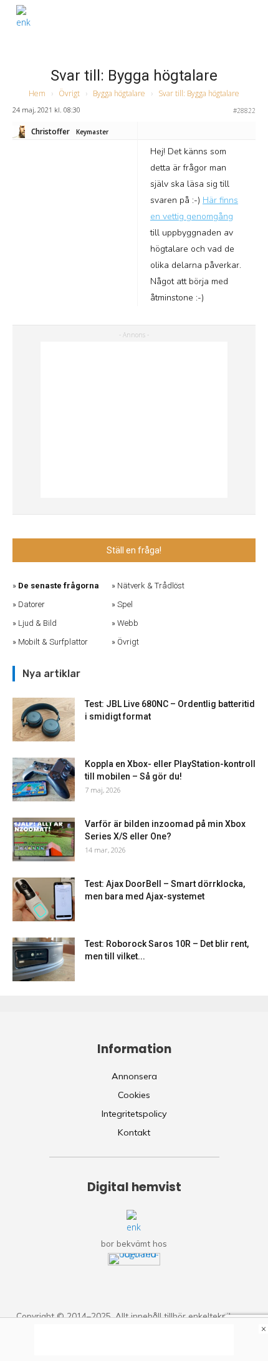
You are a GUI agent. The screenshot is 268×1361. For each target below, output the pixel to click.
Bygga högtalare (119, 93)
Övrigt (69, 93)
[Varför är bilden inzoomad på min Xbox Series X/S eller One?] (43, 839)
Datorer (31, 604)
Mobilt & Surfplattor (53, 641)
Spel (125, 604)
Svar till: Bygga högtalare (134, 75)
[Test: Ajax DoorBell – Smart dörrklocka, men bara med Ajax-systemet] (43, 899)
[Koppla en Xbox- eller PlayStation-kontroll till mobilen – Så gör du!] (43, 779)
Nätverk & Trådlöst (150, 585)
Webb (127, 623)
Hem (37, 93)
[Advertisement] (134, 420)
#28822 (244, 110)
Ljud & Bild (37, 623)
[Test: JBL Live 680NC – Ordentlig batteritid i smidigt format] (43, 719)
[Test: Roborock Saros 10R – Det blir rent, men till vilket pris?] (43, 959)
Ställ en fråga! (134, 550)
